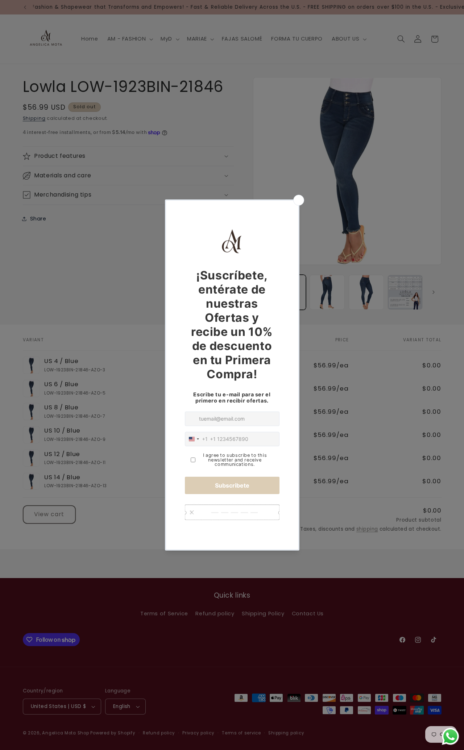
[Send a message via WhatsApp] (450, 736)
